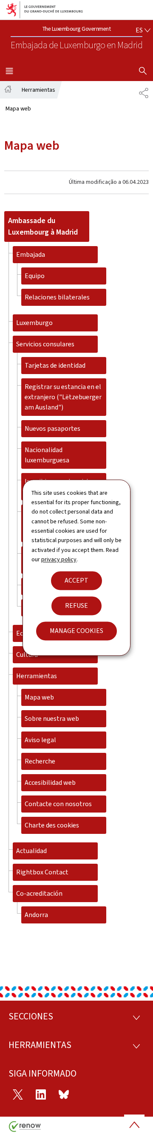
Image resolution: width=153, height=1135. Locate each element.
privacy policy (58, 560)
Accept (76, 580)
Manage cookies (76, 630)
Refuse (76, 605)
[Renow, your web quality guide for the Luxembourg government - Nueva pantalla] (25, 1129)
